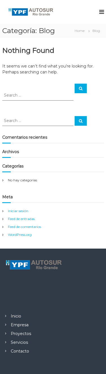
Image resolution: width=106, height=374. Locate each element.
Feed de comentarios (24, 227)
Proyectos (21, 333)
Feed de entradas (21, 219)
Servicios (19, 342)
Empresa (20, 324)
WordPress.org (20, 234)
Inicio (16, 316)
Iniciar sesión (18, 211)
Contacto (20, 351)
